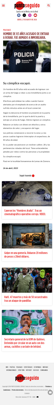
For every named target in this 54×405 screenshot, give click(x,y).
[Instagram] (30, 15)
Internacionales (11, 370)
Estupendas (37, 367)
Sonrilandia (44, 370)
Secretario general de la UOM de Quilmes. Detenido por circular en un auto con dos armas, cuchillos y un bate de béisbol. (24, 342)
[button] (3, 5)
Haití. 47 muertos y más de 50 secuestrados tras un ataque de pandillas (25, 298)
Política (12, 367)
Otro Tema (21, 370)
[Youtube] (35, 15)
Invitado (45, 367)
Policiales (7, 30)
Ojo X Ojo (36, 370)
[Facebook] (18, 15)
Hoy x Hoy (29, 370)
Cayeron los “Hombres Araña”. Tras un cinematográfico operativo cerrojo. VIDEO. (25, 212)
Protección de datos (18, 390)
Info (7, 367)
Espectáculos (28, 367)
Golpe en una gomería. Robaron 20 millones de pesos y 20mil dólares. (26, 254)
